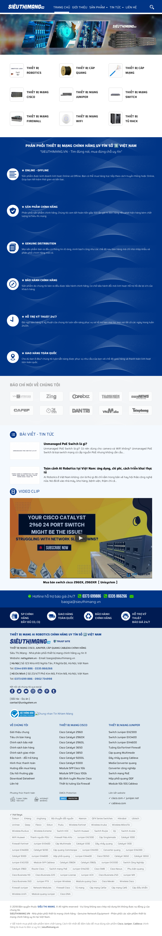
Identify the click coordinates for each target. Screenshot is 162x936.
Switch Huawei (81, 831)
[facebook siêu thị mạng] (13, 691)
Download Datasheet (22, 778)
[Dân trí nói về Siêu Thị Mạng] (81, 410)
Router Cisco (38, 869)
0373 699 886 (23, 679)
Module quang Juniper (43, 894)
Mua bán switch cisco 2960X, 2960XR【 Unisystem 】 (81, 582)
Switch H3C (63, 831)
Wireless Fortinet (77, 825)
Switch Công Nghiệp (133, 862)
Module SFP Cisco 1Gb (72, 768)
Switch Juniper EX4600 (123, 742)
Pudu (61, 825)
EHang (27, 818)
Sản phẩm (97, 7)
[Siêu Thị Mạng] (26, 7)
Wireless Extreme (43, 831)
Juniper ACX (87, 875)
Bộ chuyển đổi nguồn (62, 818)
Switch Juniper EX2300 (123, 732)
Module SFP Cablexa (44, 862)
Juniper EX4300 (134, 850)
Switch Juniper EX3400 (123, 737)
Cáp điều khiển (140, 887)
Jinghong (41, 818)
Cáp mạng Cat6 (119, 887)
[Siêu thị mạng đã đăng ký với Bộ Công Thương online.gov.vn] (22, 714)
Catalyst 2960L (88, 862)
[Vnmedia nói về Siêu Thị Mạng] (110, 410)
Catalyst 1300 (125, 843)
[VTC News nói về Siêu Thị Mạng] (140, 396)
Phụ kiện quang (135, 869)
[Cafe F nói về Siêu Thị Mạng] (22, 410)
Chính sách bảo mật (21, 742)
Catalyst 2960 (19, 869)
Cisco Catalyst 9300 (71, 763)
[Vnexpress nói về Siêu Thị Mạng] (22, 396)
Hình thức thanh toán (22, 763)
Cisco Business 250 (108, 875)
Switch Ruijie (101, 831)
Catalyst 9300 (19, 856)
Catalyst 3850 (141, 856)
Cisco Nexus (116, 869)
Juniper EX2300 (85, 837)
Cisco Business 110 (21, 875)
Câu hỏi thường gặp (21, 773)
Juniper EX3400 (42, 843)
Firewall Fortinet (20, 843)
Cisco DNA (65, 894)
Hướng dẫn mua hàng (23, 768)
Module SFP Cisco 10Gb (73, 773)
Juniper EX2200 (20, 862)
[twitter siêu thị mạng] (20, 691)
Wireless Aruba (99, 825)
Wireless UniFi (19, 894)
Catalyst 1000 (128, 837)
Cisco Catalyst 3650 (71, 747)
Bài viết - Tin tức (37, 434)
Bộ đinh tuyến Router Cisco (75, 778)
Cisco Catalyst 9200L (71, 758)
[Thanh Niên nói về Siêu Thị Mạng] (110, 396)
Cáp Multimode (63, 843)
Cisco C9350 (103, 856)
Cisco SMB (99, 869)
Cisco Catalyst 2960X (72, 737)
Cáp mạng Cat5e (98, 887)
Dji (114, 831)
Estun (50, 825)
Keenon (83, 818)
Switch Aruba (128, 831)
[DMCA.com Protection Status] (69, 798)
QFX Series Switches (102, 818)
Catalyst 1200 (83, 843)
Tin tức (116, 7)
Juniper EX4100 (90, 850)
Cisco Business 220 (45, 875)
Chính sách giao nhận (22, 753)
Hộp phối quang (61, 856)
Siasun (15, 818)
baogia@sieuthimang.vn (81, 602)
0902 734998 (43, 679)
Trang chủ (61, 7)
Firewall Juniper (20, 887)
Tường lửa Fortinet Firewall (124, 747)
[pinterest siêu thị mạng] (47, 691)
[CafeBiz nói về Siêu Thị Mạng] (81, 396)
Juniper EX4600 (40, 856)
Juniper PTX (43, 881)
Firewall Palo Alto (63, 837)
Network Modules (42, 887)
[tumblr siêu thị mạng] (54, 691)
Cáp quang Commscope (65, 850)
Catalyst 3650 (122, 856)
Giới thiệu (79, 7)
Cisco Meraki (108, 881)
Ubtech (135, 818)
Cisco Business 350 (21, 881)
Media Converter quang (123, 763)
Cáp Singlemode (107, 837)
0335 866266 (44, 668)
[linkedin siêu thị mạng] (41, 691)
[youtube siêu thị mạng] (27, 691)
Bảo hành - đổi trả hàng (24, 758)
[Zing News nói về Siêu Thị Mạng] (51, 396)
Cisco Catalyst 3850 (71, 753)
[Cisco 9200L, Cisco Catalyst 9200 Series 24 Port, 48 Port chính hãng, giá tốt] (81, 34)
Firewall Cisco (63, 887)
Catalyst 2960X (67, 862)
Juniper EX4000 (20, 850)
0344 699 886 (23, 668)
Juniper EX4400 (83, 856)
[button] (152, 7)
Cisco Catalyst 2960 (71, 732)
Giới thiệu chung (19, 732)
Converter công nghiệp (122, 768)
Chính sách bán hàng (22, 747)
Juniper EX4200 (81, 869)
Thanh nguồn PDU (39, 837)
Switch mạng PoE (119, 773)
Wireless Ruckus (20, 831)
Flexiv (38, 825)
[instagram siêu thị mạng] (34, 691)
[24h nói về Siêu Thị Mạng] (51, 410)
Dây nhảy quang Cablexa (123, 758)
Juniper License (68, 875)
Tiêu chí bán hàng (20, 737)
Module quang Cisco (86, 881)
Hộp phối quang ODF (121, 778)
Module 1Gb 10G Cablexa (123, 784)
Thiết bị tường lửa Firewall (74, 784)
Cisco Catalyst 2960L (71, 742)
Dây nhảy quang (104, 843)
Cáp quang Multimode (122, 753)
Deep (27, 825)
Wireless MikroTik (121, 825)
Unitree (16, 825)
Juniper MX (129, 875)
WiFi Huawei (18, 837)
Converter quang (112, 850)
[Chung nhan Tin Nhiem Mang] (54, 714)
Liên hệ (131, 7)
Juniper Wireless (62, 881)
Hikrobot (122, 818)
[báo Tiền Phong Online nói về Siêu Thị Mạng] (140, 410)
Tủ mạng (79, 887)
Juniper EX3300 (110, 862)
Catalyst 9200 (41, 850)
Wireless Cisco (127, 881)
